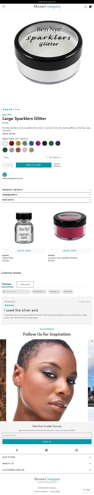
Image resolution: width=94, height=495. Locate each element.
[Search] (85, 7)
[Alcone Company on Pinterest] (46, 450)
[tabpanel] (47, 53)
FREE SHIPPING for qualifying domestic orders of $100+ (47, 2)
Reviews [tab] (7, 284)
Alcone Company (50, 488)
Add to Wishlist (57, 165)
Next (92, 341)
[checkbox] (68, 291)
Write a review (25, 284)
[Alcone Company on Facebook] (17, 450)
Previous (2, 341)
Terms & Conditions (41, 492)
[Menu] (3, 6)
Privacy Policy (55, 492)
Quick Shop (24, 251)
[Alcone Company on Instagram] (76, 450)
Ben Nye (7, 115)
